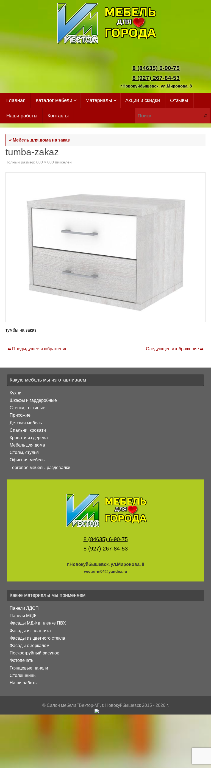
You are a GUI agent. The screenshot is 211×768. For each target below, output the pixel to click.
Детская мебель (26, 422)
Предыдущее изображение (40, 348)
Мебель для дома (27, 445)
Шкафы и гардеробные (33, 400)
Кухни (15, 393)
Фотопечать (21, 660)
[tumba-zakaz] (105, 247)
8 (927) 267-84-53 (156, 78)
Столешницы (23, 675)
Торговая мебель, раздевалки (40, 467)
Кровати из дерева (29, 437)
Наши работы (24, 683)
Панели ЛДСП (24, 608)
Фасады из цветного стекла (37, 638)
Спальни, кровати (28, 430)
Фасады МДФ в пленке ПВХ (38, 623)
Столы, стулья (24, 452)
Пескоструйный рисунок (34, 653)
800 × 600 (45, 162)
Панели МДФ (23, 615)
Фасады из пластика (30, 630)
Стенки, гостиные (27, 407)
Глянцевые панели (29, 668)
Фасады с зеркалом (29, 645)
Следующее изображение (172, 348)
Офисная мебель (27, 460)
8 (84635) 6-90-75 (156, 68)
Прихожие (20, 415)
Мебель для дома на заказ (39, 140)
